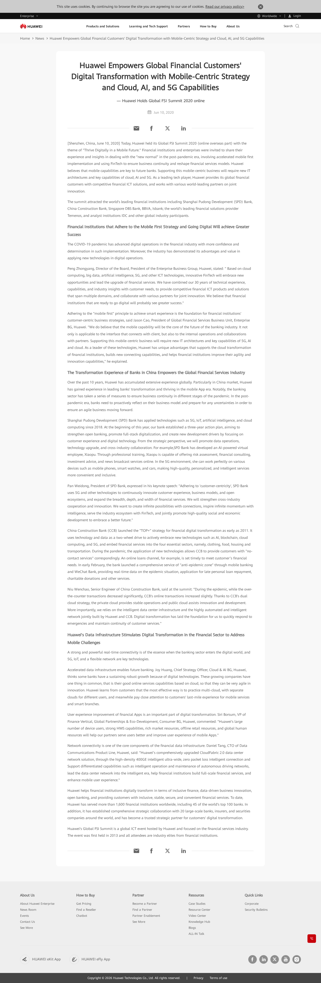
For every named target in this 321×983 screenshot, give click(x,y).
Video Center (197, 916)
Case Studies (197, 903)
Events (24, 916)
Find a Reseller (86, 909)
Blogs (192, 928)
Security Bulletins (256, 909)
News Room (28, 909)
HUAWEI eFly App (96, 959)
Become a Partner (144, 903)
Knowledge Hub (199, 922)
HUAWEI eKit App (46, 959)
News (39, 38)
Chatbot (81, 916)
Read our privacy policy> (224, 7)
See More (26, 928)
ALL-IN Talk (196, 934)
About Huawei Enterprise (37, 903)
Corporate (252, 903)
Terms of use (218, 978)
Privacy (198, 978)
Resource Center (199, 909)
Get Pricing (83, 903)
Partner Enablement (146, 916)
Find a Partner (142, 909)
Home (25, 38)
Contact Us (27, 922)
